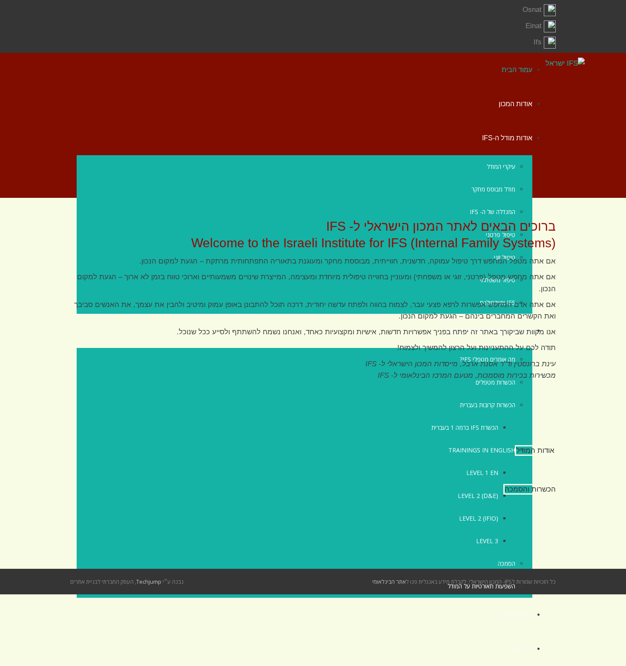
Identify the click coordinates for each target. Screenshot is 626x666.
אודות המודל (535, 450)
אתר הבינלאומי (389, 581)
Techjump (148, 581)
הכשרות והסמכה (530, 489)
